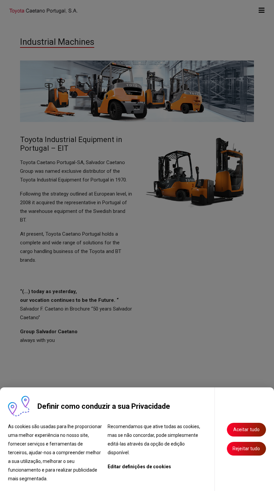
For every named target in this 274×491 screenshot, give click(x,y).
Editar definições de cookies (139, 466)
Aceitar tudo (246, 429)
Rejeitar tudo (246, 448)
